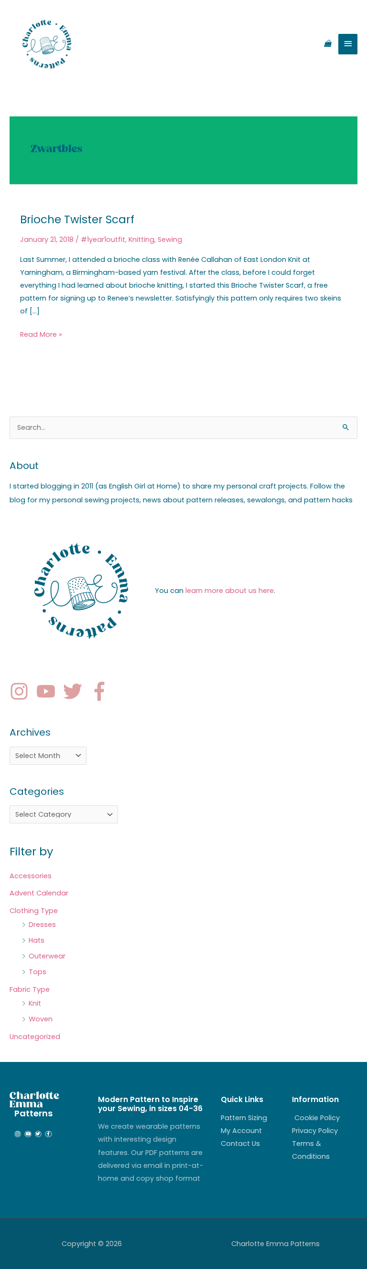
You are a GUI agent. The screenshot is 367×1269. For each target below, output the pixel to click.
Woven (41, 1019)
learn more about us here (229, 590)
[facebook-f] (102, 691)
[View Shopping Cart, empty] (327, 44)
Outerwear (47, 956)
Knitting (141, 239)
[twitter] (75, 691)
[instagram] (22, 691)
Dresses (42, 924)
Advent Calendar (39, 893)
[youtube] (48, 691)
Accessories (31, 876)
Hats (36, 940)
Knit (35, 1003)
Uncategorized (35, 1036)
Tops (37, 972)
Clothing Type (34, 910)
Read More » (41, 333)
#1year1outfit (103, 239)
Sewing (170, 239)
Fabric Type (30, 989)
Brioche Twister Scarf (77, 219)
